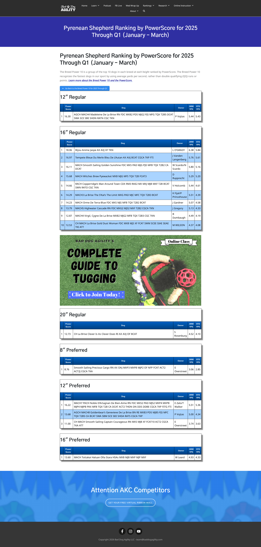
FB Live (118, 5)
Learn (94, 5)
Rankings (147, 5)
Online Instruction (182, 5)
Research (163, 5)
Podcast (107, 5)
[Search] (144, 11)
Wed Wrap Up (132, 5)
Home (84, 5)
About (133, 11)
